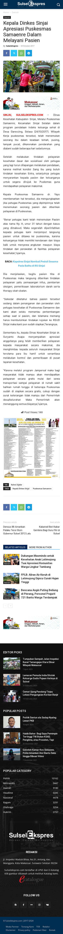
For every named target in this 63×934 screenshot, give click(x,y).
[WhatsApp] (21, 53)
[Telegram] (29, 53)
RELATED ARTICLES (15, 547)
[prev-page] (5, 606)
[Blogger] (15, 905)
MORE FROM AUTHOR (40, 547)
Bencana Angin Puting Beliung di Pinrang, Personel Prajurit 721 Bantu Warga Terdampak (39, 593)
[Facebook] (6, 53)
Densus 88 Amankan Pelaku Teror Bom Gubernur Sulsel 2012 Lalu (17, 530)
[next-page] (10, 606)
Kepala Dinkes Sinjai (21, 488)
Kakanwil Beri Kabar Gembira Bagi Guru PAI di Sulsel (46, 530)
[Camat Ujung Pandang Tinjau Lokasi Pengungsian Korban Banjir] (11, 696)
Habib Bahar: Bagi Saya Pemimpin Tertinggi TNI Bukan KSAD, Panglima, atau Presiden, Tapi (40, 736)
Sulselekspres (12, 46)
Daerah (15, 12)
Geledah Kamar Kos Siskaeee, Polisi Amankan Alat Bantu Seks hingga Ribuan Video (39, 753)
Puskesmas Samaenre (42, 488)
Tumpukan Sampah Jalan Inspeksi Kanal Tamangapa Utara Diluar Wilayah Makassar (41, 662)
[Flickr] (31, 905)
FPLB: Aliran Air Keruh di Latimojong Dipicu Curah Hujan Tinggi (40, 578)
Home (6, 12)
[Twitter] (14, 53)
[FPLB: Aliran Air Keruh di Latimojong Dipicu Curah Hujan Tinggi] (11, 578)
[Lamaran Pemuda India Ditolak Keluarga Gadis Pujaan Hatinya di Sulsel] (11, 680)
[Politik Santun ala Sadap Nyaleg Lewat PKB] (11, 722)
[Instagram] (39, 905)
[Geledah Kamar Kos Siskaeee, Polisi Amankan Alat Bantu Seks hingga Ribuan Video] (11, 754)
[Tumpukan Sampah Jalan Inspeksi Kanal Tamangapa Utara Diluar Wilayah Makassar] (11, 663)
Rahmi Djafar (16, 484)
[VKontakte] (47, 905)
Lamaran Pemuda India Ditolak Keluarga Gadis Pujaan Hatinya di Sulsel (40, 678)
